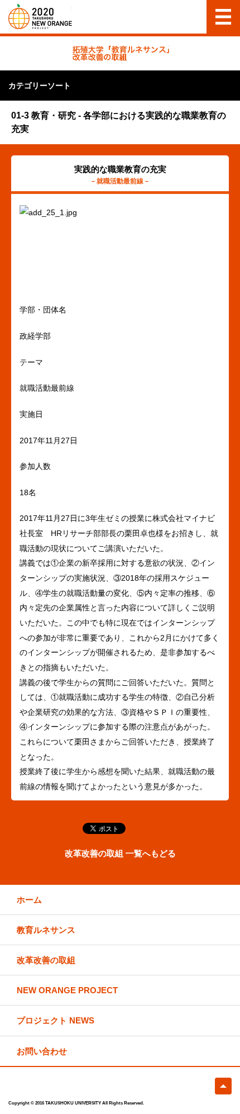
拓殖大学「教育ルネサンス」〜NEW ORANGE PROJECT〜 (40, 16)
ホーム (29, 899)
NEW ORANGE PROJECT (67, 990)
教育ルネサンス (46, 930)
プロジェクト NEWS (55, 1020)
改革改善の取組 (46, 960)
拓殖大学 (40, 1086)
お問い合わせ (42, 1051)
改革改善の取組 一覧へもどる (120, 853)
